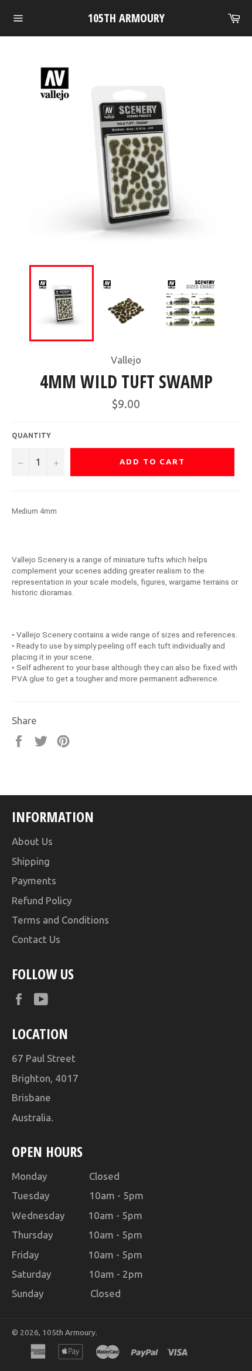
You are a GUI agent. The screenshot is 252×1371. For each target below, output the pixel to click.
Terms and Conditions (60, 919)
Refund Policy (41, 900)
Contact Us (36, 939)
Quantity (31, 435)
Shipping (31, 861)
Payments (34, 880)
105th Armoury (126, 18)
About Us (32, 841)
